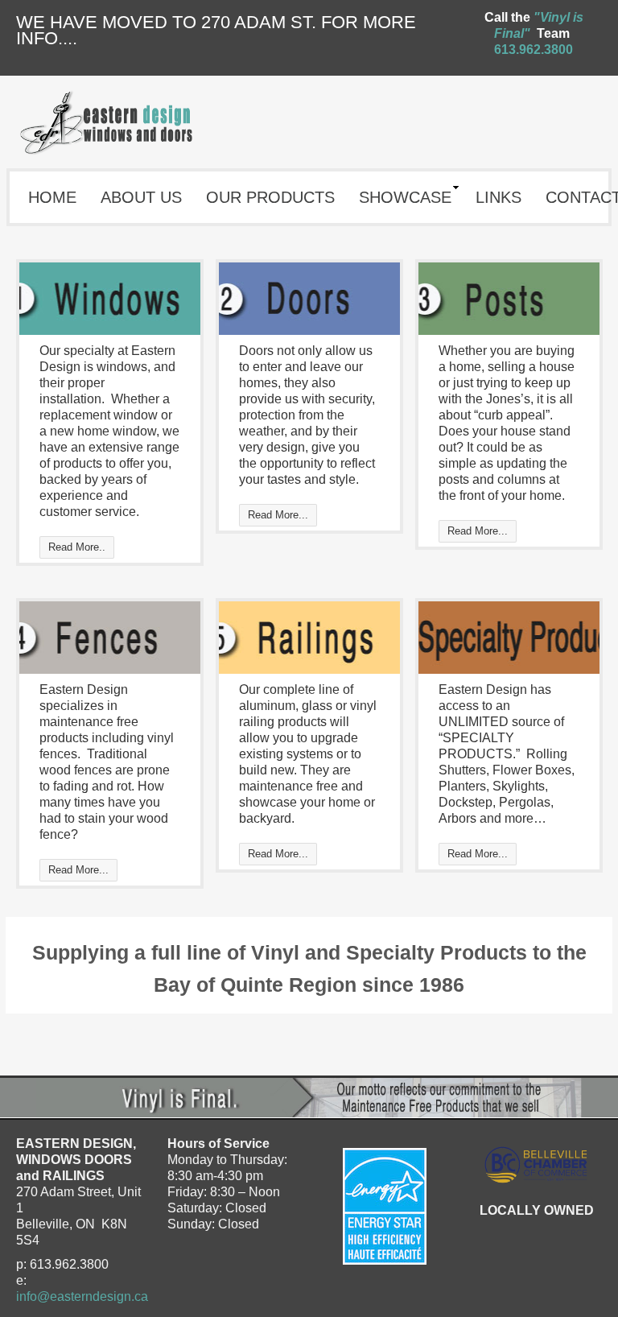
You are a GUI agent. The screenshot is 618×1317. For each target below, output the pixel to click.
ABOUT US (141, 197)
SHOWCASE (405, 197)
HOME (52, 197)
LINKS (498, 197)
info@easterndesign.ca (82, 1296)
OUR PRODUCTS (270, 197)
